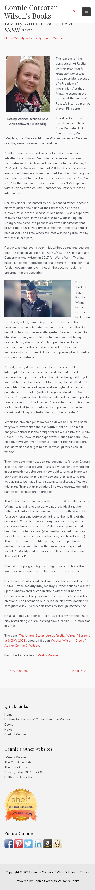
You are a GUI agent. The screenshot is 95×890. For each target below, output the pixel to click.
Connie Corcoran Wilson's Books (31, 11)
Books (8, 724)
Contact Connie (15, 734)
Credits (84, 872)
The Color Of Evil (16, 767)
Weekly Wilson (47, 655)
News (8, 730)
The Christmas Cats (18, 762)
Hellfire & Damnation (19, 777)
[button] (74, 11)
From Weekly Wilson (20, 38)
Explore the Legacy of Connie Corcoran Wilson (37, 719)
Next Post (81, 671)
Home (8, 714)
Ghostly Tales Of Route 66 (23, 772)
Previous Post (16, 671)
